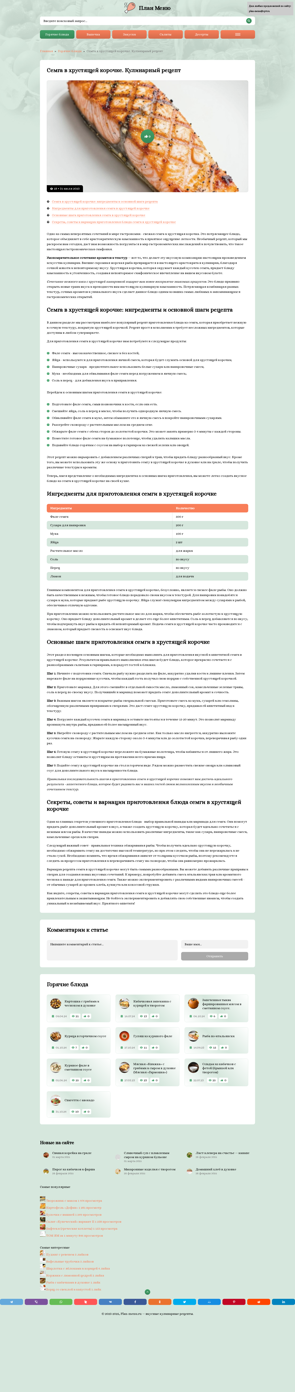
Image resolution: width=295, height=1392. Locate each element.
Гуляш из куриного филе (152, 1036)
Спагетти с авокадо (79, 1100)
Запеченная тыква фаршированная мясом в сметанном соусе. (221, 1004)
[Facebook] (135, 1302)
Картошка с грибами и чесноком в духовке (82, 1003)
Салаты (165, 34)
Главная (46, 51)
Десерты (201, 34)
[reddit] (258, 1302)
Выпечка (93, 34)
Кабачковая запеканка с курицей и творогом (152, 1003)
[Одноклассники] (159, 1302)
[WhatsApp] (61, 1302)
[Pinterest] (233, 1302)
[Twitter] (184, 1302)
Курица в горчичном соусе (85, 1036)
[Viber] (36, 1302)
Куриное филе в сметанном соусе (78, 1067)
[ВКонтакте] (110, 1302)
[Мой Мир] (209, 1302)
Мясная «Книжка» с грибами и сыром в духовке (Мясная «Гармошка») (154, 1068)
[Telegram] (11, 1302)
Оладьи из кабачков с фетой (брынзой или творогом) (219, 1068)
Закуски (129, 34)
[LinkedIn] (283, 1302)
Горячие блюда (57, 34)
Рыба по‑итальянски (218, 1036)
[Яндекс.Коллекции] (85, 1302)
